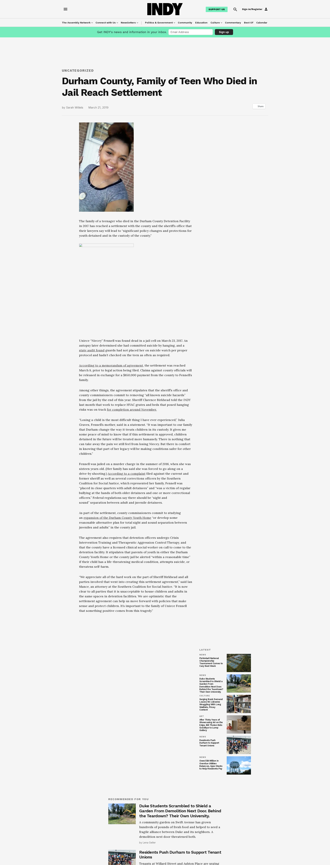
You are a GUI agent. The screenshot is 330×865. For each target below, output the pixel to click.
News (202, 655)
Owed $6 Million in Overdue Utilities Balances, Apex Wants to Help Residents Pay (210, 764)
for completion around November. (132, 409)
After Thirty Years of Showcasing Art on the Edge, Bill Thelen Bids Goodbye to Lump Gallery (211, 724)
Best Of (248, 22)
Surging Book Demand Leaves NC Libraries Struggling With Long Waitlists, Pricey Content (211, 704)
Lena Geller (149, 842)
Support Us (216, 9)
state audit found (91, 350)
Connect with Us (106, 22)
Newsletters (128, 22)
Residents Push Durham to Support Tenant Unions (209, 743)
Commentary (233, 22)
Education (201, 22)
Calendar (261, 22)
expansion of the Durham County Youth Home (117, 518)
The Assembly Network (76, 22)
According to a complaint (126, 474)
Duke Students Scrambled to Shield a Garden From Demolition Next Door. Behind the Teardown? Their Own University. (211, 685)
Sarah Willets (74, 107)
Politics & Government (159, 22)
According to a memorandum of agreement (111, 365)
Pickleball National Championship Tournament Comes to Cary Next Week (211, 662)
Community (185, 22)
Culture (215, 22)
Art (201, 716)
